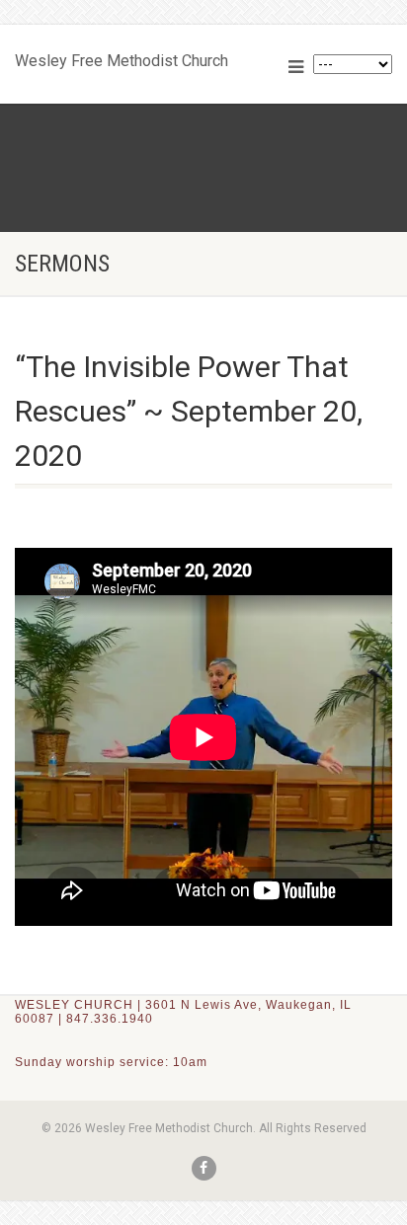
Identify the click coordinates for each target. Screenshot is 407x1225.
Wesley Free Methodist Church (121, 56)
